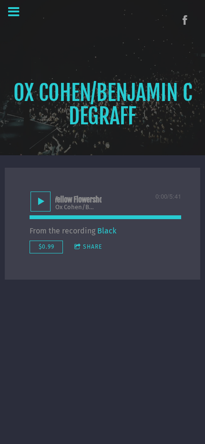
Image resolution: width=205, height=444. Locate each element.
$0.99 (46, 246)
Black (106, 230)
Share (92, 246)
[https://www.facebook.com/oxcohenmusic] (185, 20)
